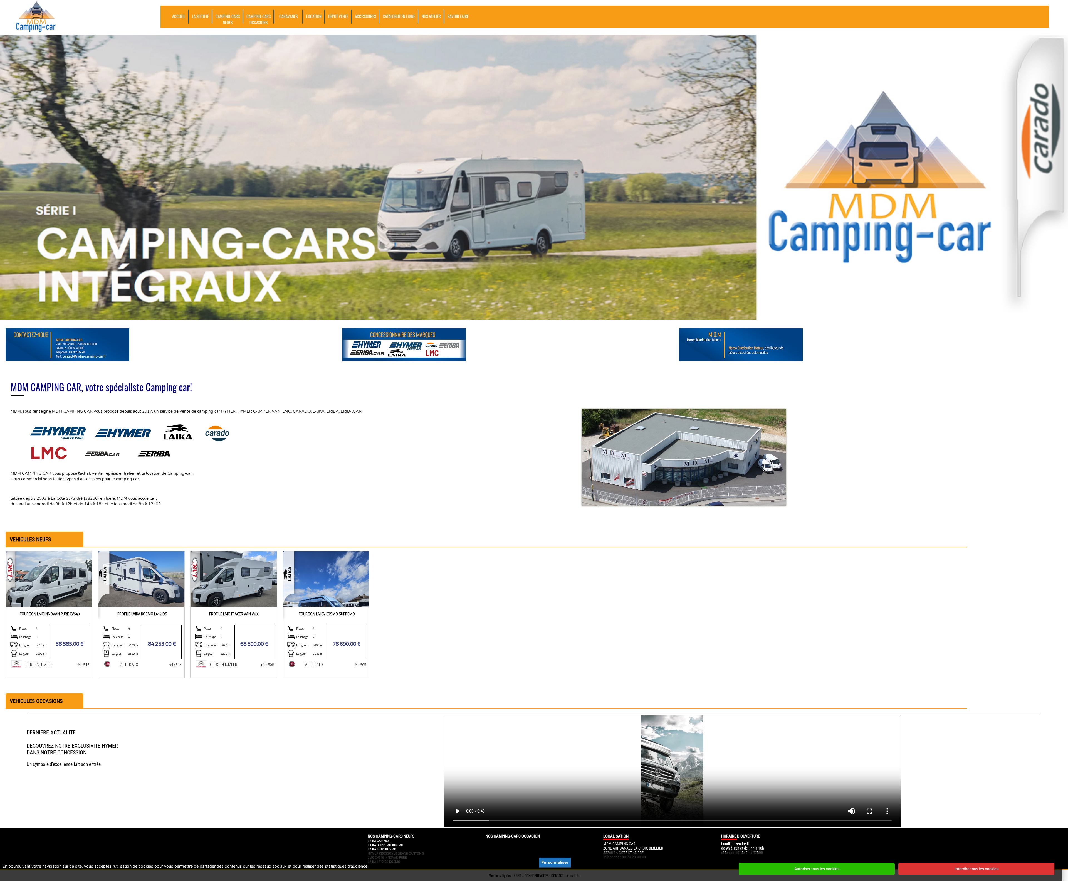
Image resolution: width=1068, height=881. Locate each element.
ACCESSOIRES (365, 16)
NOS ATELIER (431, 16)
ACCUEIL (178, 16)
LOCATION (314, 16)
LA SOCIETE (200, 16)
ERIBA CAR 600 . (379, 841)
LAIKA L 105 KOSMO (382, 849)
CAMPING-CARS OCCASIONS (258, 19)
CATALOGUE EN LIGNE (399, 16)
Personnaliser (554, 862)
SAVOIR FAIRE (458, 16)
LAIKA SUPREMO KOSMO (385, 845)
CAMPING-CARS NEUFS (228, 19)
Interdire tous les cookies (976, 869)
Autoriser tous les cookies (816, 869)
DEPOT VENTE (338, 16)
